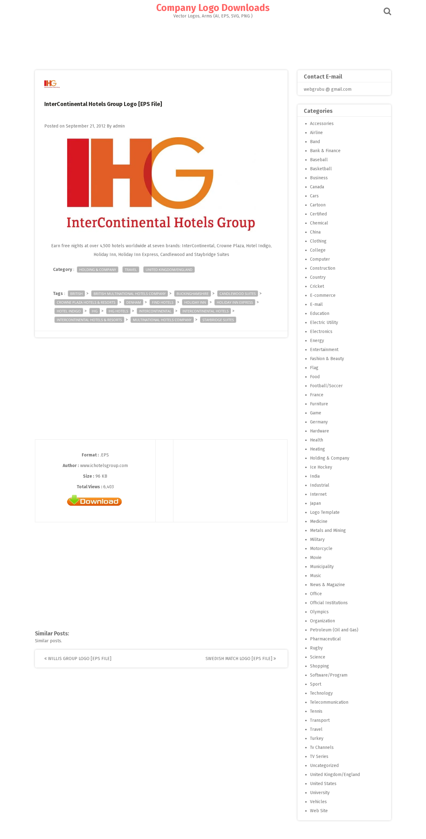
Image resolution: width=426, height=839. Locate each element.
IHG (95, 311)
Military (317, 539)
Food (315, 376)
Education (319, 313)
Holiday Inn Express (235, 302)
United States (323, 783)
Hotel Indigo (69, 311)
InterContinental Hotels (205, 311)
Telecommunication (329, 702)
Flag (314, 367)
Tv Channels (322, 747)
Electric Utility (324, 322)
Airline (316, 132)
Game (315, 413)
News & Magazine (327, 584)
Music (315, 575)
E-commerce (323, 295)
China (315, 232)
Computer (320, 259)
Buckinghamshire (193, 293)
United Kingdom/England (169, 269)
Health (316, 440)
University (320, 792)
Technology (321, 693)
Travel (131, 269)
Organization (322, 621)
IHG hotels (118, 311)
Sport (315, 684)
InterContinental (155, 311)
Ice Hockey (321, 467)
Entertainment (324, 349)
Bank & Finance (325, 150)
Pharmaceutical (325, 639)
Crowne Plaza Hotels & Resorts (86, 302)
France (316, 395)
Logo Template (325, 512)
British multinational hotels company (130, 293)
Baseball (319, 159)
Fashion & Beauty (327, 358)
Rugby (316, 648)
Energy (317, 340)
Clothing (318, 241)
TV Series (319, 756)
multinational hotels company (162, 319)
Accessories (322, 123)
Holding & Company (97, 269)
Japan (315, 503)
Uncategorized (324, 765)
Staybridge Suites (218, 319)
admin (119, 126)
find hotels (162, 302)
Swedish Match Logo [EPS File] (240, 658)
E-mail (316, 304)
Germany (319, 422)
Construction (322, 268)
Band (315, 141)
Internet (318, 494)
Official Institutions (329, 602)
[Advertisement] (213, 42)
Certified (318, 214)
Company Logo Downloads (213, 7)
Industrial (319, 485)
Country (318, 277)
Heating (317, 449)
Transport (320, 720)
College (318, 250)
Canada (317, 187)
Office (316, 593)
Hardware (319, 431)
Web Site (319, 810)
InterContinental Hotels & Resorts (89, 319)
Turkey (316, 738)
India (315, 476)
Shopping (319, 666)
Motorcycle (321, 548)
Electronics (321, 331)
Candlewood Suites (238, 293)
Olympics (319, 612)
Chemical (319, 223)
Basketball (321, 168)
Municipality (322, 566)
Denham (133, 302)
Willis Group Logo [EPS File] (79, 658)
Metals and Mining (328, 530)
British (76, 293)
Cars (314, 196)
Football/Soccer (326, 385)
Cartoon (318, 205)
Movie (316, 557)
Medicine (318, 521)
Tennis (316, 711)
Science (317, 657)
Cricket (317, 286)
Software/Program (328, 675)
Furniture (319, 404)
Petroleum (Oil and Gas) (334, 630)
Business (319, 178)
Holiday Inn (195, 302)
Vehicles (318, 801)
